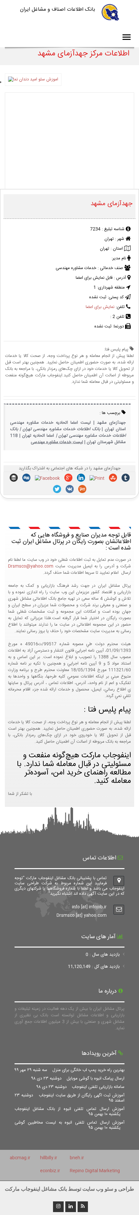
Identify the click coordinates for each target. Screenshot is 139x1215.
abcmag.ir (20, 1158)
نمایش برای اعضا (100, 307)
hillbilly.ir (48, 1158)
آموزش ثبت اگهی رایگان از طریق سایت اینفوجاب (69, 1098)
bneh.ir (77, 1158)
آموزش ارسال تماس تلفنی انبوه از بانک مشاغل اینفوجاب (69, 1111)
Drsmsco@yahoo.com (30, 566)
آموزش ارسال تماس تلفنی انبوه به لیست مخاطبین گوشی (69, 1125)
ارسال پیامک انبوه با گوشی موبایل (77, 1078)
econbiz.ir (50, 1170)
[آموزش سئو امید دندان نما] (33, 82)
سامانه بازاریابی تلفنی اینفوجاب (80, 1087)
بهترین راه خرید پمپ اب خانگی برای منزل (69, 1070)
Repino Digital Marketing (95, 1170)
